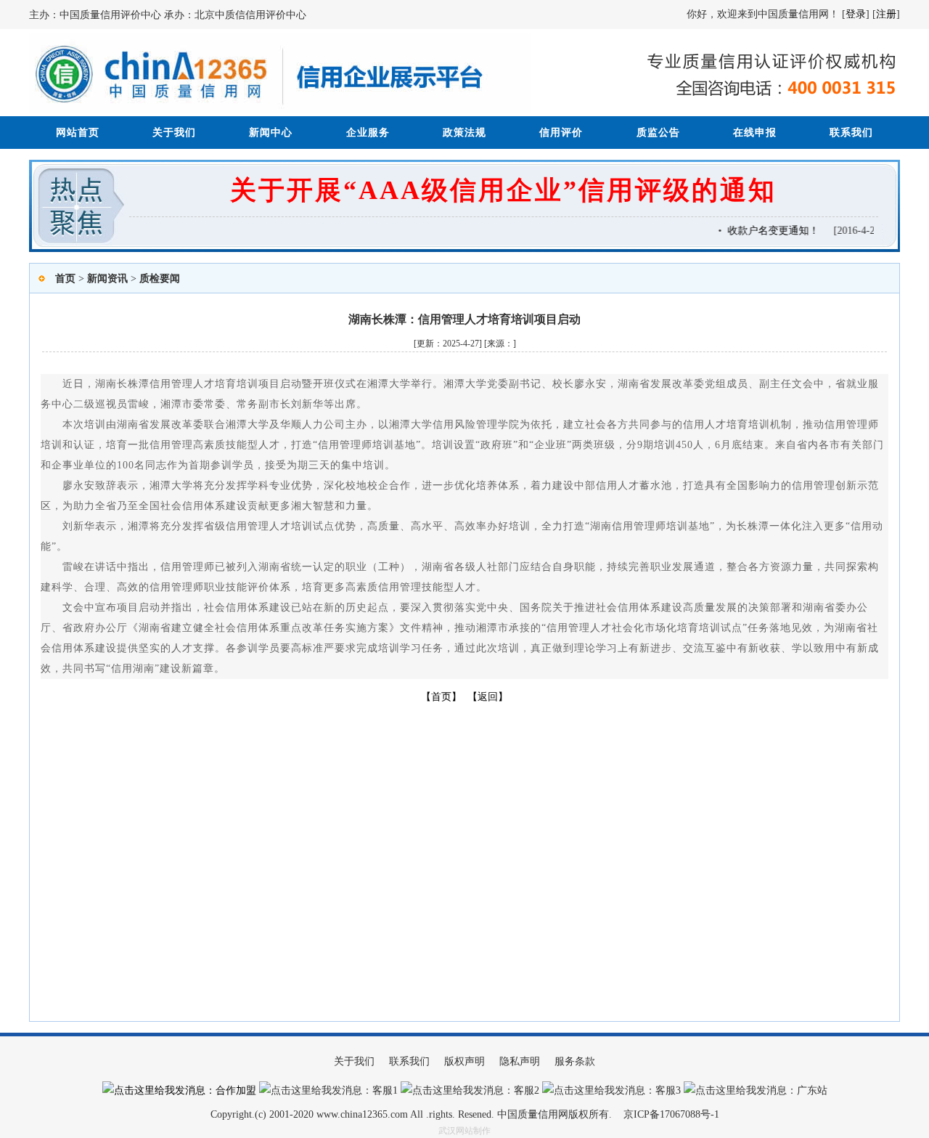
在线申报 (755, 132)
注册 (886, 14)
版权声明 (464, 1061)
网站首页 (77, 132)
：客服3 (663, 1090)
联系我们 (851, 132)
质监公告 (658, 132)
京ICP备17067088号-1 (671, 1114)
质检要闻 (159, 278)
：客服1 (380, 1090)
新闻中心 (270, 132)
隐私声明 (519, 1061)
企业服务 (368, 132)
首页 (65, 278)
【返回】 (487, 696)
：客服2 (521, 1090)
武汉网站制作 (464, 1131)
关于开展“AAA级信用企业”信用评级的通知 (503, 190)
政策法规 (464, 132)
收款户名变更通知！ (768, 230)
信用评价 (561, 132)
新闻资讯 (107, 278)
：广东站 (807, 1090)
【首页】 (441, 696)
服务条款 (574, 1061)
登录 (856, 14)
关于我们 (174, 132)
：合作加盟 (230, 1090)
